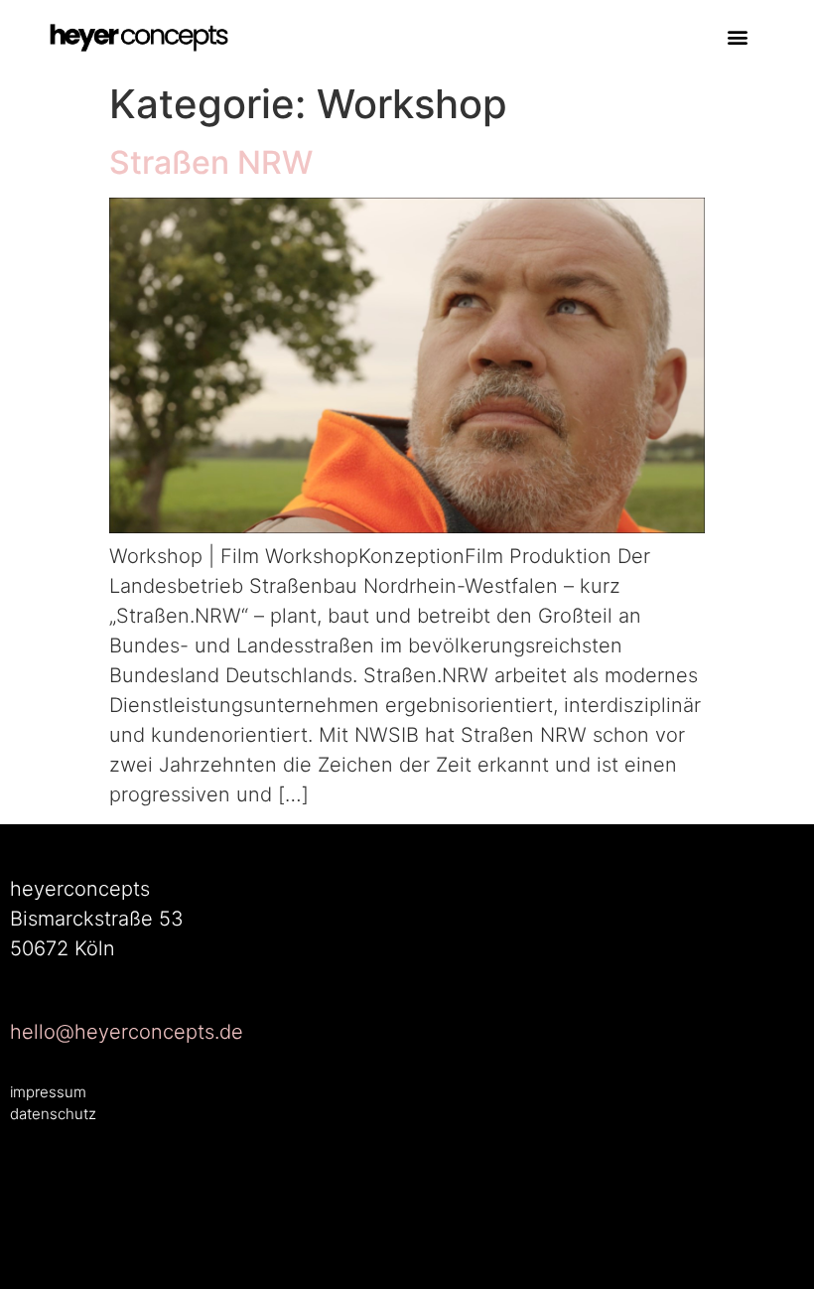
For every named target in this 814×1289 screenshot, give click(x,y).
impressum (48, 1091)
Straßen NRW (211, 162)
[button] (738, 36)
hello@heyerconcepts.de (126, 1032)
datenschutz (53, 1113)
